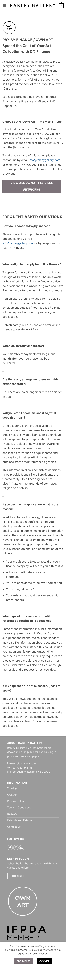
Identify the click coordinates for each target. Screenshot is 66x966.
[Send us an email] (21, 847)
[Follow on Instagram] (16, 847)
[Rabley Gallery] (33, 5)
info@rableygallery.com (44, 160)
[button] (4, 5)
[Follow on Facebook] (10, 847)
